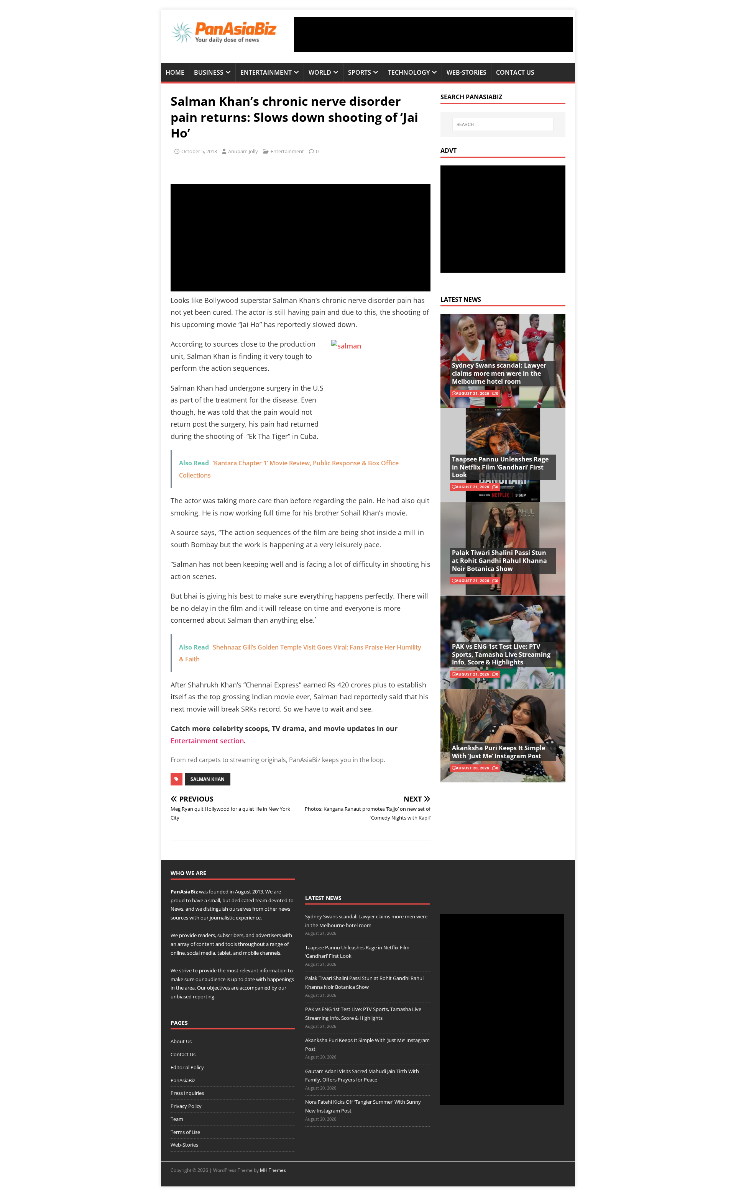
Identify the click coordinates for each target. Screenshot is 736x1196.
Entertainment (266, 72)
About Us (181, 1041)
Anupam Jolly (243, 151)
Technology (409, 72)
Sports (359, 72)
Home (175, 72)
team (261, 900)
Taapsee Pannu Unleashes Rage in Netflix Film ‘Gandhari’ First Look (500, 467)
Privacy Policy (186, 1106)
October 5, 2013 (199, 151)
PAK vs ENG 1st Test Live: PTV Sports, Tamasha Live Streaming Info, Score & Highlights (501, 654)
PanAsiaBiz (184, 891)
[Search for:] (503, 124)
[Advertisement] (433, 34)
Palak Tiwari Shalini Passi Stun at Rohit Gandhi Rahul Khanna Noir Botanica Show (499, 560)
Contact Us (515, 72)
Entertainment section (207, 740)
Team (177, 1119)
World (320, 72)
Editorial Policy (187, 1067)
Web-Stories (466, 72)
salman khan (208, 779)
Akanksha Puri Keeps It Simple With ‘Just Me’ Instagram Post (498, 752)
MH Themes (273, 1170)
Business (208, 72)
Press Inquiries (187, 1093)
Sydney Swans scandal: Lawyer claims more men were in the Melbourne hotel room (499, 373)
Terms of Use (185, 1132)
